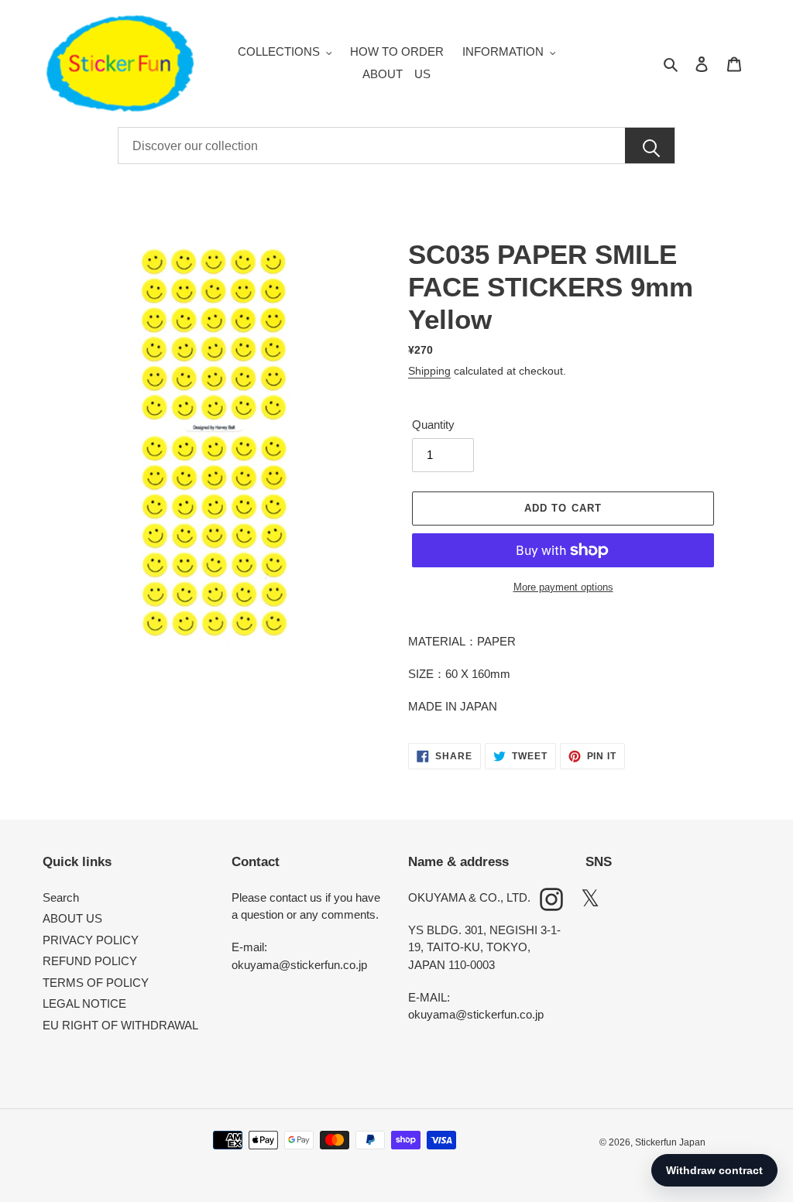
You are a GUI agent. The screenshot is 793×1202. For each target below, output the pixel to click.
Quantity (433, 424)
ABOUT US (72, 918)
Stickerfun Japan (670, 1142)
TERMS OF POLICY (96, 982)
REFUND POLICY (90, 960)
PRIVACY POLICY (91, 940)
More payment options (563, 587)
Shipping (429, 371)
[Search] (650, 146)
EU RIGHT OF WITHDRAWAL (120, 1025)
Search (61, 897)
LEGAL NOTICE (84, 1003)
